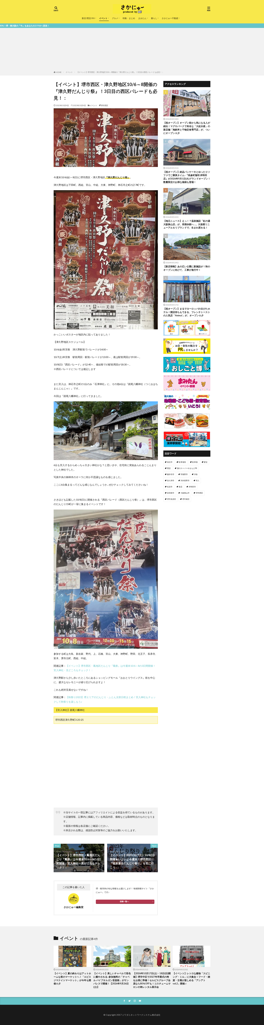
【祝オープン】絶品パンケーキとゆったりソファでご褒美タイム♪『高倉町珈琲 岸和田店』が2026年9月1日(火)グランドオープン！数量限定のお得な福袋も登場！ (186, 177)
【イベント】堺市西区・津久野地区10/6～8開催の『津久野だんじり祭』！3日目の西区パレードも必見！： (120, 72)
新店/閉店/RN (88, 18)
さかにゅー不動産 (170, 18)
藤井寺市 (170, 474)
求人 (197, 480)
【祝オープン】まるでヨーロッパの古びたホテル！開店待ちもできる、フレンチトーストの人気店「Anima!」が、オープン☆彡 (186, 312)
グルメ (115, 18)
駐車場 (195, 462)
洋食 (196, 474)
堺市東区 (185, 499)
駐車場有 (182, 462)
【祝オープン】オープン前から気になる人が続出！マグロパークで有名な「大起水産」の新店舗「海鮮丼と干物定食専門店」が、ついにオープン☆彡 (186, 127)
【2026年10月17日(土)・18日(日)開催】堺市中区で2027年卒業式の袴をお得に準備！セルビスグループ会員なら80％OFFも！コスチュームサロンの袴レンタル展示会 (152, 980)
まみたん (142, 18)
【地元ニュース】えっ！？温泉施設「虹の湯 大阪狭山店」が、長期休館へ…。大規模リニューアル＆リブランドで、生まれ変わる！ (186, 224)
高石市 (169, 462)
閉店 (169, 468)
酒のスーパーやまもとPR (187, 468)
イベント (103, 18)
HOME (58, 72)
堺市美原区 (171, 499)
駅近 (205, 462)
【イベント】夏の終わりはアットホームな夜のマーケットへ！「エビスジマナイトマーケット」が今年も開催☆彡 (72, 978)
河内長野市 (185, 480)
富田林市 (170, 493)
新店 (180, 487)
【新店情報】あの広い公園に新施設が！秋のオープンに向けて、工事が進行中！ (186, 268)
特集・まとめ (129, 18)
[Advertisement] (132, 50)
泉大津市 (170, 480)
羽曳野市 (184, 474)
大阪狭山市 (185, 493)
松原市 (169, 487)
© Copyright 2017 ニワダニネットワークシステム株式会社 (132, 1015)
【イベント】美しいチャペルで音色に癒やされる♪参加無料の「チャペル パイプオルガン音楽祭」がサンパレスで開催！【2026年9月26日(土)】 (112, 980)
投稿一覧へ (124, 901)
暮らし (154, 18)
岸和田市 (192, 487)
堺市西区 (104, 105)
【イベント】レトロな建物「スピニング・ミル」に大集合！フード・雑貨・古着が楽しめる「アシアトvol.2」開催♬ (191, 978)
